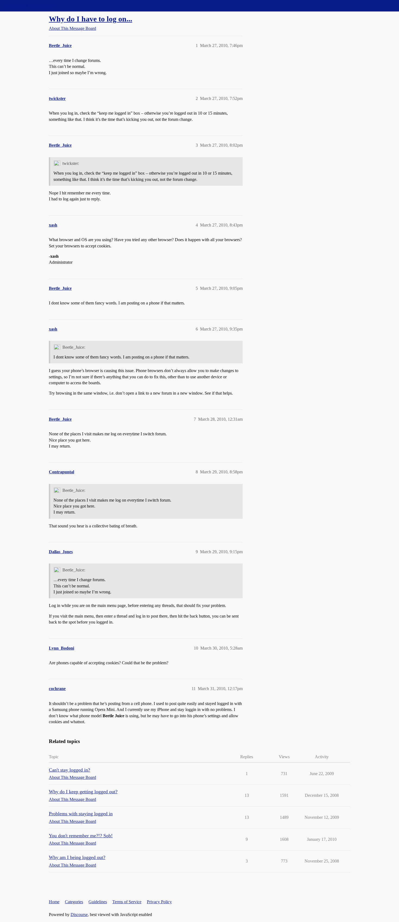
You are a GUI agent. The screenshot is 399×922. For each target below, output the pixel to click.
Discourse (79, 914)
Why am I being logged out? (77, 857)
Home (54, 901)
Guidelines (97, 901)
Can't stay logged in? (69, 770)
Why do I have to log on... (90, 19)
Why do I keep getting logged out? (83, 791)
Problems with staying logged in (81, 813)
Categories (74, 901)
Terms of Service (126, 901)
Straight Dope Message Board (28, 5)
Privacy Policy (159, 901)
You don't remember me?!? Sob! (81, 835)
